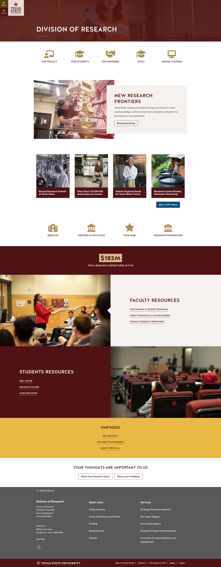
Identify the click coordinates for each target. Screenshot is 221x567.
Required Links (96, 531)
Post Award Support (150, 523)
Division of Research (50, 501)
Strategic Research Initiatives (155, 509)
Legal (182, 563)
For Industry (109, 436)
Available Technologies (110, 442)
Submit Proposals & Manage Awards (150, 315)
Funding (93, 523)
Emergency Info (158, 563)
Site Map (40, 539)
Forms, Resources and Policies (104, 516)
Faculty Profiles (110, 448)
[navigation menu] (4, 4)
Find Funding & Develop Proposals (149, 309)
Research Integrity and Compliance (158, 531)
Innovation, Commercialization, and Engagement (158, 540)
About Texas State (124, 563)
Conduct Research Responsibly (147, 321)
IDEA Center (25, 381)
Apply (172, 563)
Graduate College (29, 387)
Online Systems (97, 509)
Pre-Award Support (150, 516)
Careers (142, 563)
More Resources (28, 393)
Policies (93, 538)
